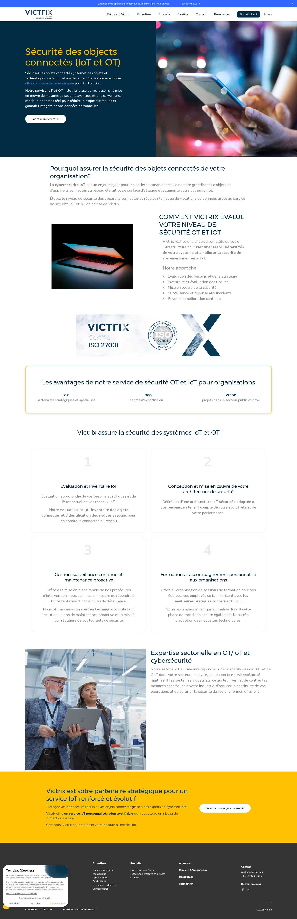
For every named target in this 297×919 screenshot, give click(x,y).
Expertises (144, 14)
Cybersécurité (100, 877)
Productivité (99, 881)
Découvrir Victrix (118, 14)
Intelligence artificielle (105, 885)
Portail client (248, 14)
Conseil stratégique (103, 870)
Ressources (221, 14)
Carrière (182, 14)
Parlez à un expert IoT (45, 119)
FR (265, 14)
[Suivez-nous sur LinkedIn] (248, 890)
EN (270, 14)
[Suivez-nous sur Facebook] (242, 890)
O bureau (135, 877)
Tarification (186, 883)
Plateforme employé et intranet (147, 874)
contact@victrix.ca (251, 872)
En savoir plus (190, 3)
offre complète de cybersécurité (49, 83)
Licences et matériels (142, 870)
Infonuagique (99, 874)
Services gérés (100, 888)
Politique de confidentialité (79, 909)
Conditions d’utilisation (39, 909)
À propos (184, 863)
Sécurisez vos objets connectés (225, 808)
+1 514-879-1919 (252, 876)
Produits (164, 14)
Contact (201, 14)
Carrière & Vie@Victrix (193, 870)
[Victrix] (38, 14)
